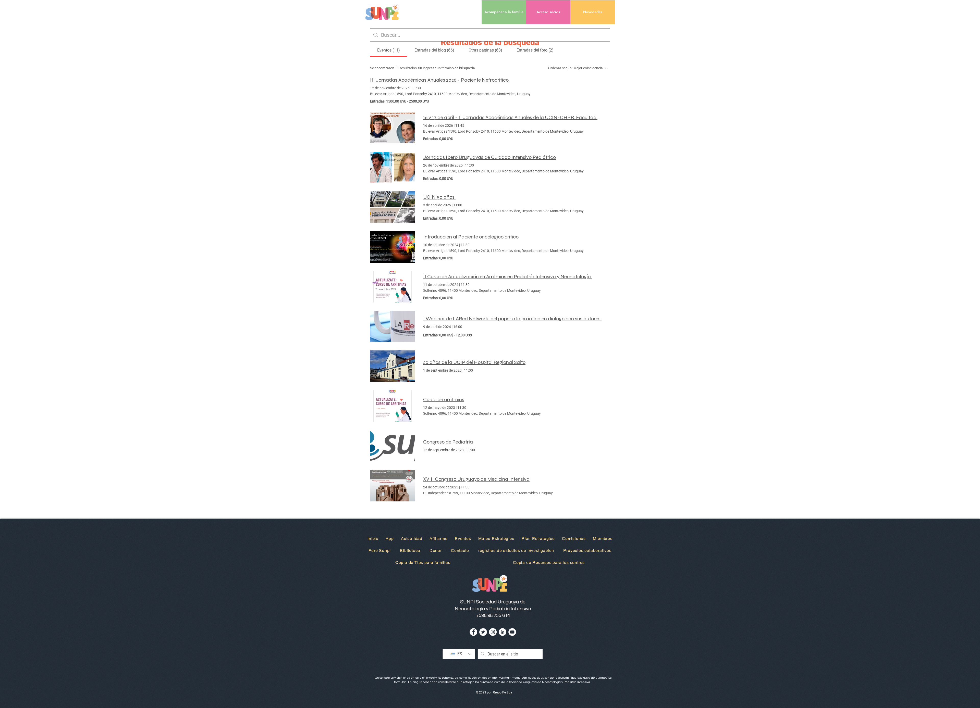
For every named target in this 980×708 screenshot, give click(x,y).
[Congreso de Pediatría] (392, 446)
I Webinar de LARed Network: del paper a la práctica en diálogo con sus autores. (512, 318)
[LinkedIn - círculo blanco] (502, 632)
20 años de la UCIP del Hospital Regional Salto (474, 362)
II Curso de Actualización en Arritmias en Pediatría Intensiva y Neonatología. (507, 276)
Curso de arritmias (443, 399)
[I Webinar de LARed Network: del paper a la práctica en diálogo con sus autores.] (392, 326)
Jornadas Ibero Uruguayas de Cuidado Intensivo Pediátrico (489, 157)
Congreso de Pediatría (448, 442)
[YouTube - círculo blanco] (512, 632)
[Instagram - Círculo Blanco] (493, 632)
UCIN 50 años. (439, 197)
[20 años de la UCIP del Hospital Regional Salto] (392, 366)
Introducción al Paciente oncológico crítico (471, 237)
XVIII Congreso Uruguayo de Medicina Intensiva (476, 479)
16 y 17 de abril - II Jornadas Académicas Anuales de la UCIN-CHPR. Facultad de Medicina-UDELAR (512, 117)
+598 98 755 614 (493, 615)
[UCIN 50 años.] (392, 207)
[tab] (388, 50)
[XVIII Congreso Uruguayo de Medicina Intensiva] (392, 485)
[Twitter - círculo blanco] (483, 632)
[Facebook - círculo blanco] (473, 632)
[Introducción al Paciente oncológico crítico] (392, 247)
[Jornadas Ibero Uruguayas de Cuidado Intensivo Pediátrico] (392, 167)
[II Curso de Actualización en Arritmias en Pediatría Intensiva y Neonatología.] (392, 286)
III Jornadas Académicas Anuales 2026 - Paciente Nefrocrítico (439, 80)
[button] (548, 12)
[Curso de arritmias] (392, 406)
